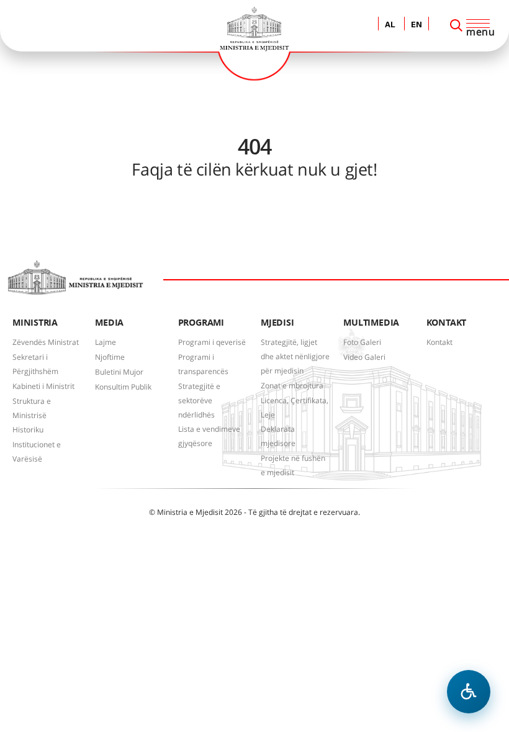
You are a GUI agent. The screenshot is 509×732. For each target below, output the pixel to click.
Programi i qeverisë (212, 342)
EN (416, 25)
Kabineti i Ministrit (43, 386)
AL (390, 25)
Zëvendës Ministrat (45, 342)
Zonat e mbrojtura (292, 385)
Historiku (27, 429)
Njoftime (110, 357)
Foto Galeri (362, 342)
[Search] (456, 25)
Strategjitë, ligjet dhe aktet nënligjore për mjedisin (295, 356)
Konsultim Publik (123, 387)
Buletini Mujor (119, 372)
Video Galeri (364, 357)
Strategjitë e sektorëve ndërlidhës (199, 400)
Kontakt (439, 342)
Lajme (105, 342)
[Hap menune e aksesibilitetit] (468, 691)
